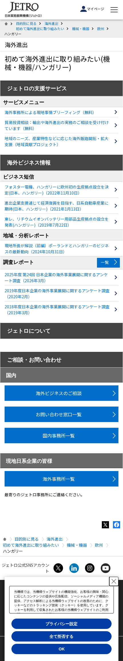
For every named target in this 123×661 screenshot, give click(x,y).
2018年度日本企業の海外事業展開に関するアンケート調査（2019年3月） (57, 309)
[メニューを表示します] (114, 9)
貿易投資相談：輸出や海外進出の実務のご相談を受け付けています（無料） (57, 125)
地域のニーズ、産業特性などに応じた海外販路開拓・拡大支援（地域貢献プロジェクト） (56, 141)
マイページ (95, 8)
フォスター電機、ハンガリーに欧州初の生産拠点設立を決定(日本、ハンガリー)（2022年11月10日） (57, 190)
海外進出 (51, 23)
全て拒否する (61, 636)
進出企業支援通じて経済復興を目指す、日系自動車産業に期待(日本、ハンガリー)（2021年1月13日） (56, 206)
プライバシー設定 (61, 623)
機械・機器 (80, 28)
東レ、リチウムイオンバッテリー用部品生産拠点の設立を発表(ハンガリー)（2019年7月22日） (57, 222)
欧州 (100, 28)
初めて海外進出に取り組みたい (40, 28)
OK (62, 649)
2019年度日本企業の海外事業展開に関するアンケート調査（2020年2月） (57, 293)
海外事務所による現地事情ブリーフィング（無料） (50, 112)
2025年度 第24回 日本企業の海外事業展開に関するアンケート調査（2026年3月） (56, 277)
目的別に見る (26, 23)
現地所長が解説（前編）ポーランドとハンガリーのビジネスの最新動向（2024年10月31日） (57, 248)
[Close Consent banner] (113, 581)
